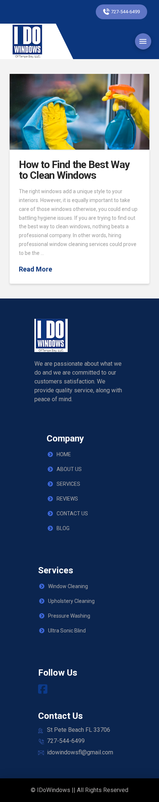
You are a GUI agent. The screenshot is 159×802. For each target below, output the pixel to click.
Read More (35, 269)
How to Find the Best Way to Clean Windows (74, 169)
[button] (143, 41)
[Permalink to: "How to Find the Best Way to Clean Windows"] (79, 112)
